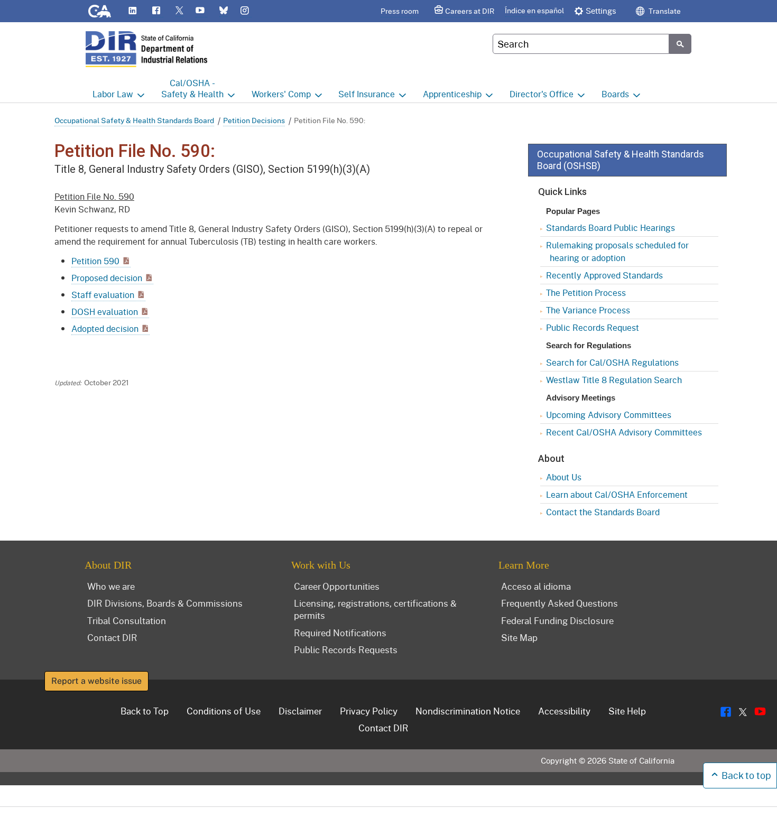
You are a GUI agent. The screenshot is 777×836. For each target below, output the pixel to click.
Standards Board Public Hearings (610, 227)
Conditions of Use (224, 710)
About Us (563, 477)
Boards (615, 94)
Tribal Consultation (126, 620)
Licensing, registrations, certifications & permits (375, 609)
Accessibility (564, 710)
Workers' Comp (281, 94)
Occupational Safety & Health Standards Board (134, 120)
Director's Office (542, 94)
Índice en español (534, 10)
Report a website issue (96, 681)
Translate (664, 10)
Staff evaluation (102, 295)
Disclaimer (300, 710)
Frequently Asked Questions (559, 603)
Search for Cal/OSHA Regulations (612, 362)
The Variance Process (588, 310)
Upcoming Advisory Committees (608, 414)
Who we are (111, 586)
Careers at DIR (469, 10)
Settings (601, 10)
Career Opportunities (337, 586)
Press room (400, 10)
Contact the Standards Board (603, 512)
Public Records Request (592, 327)
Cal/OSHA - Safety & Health (192, 88)
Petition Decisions (254, 120)
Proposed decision (106, 278)
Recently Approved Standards (604, 275)
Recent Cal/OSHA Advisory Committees (624, 432)
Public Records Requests (345, 649)
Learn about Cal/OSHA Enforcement (617, 494)
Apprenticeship (452, 94)
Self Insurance (366, 94)
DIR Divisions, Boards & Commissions (165, 603)
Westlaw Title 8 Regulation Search (614, 380)
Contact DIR (112, 637)
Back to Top (145, 710)
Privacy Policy (368, 710)
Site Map (519, 637)
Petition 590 (95, 261)
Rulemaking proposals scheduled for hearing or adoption (617, 251)
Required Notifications (340, 632)
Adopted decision (104, 328)
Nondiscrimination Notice (467, 710)
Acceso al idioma (536, 586)
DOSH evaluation (104, 311)
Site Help (627, 710)
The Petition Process (586, 292)
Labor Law (112, 94)
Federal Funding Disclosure (557, 620)
